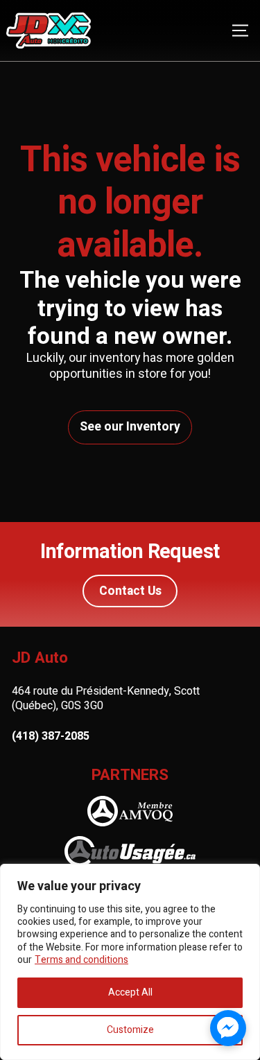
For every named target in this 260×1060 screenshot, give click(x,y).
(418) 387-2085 (50, 736)
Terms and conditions (81, 960)
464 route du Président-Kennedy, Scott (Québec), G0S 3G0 (106, 698)
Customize (130, 1030)
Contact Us (130, 591)
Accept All (130, 992)
